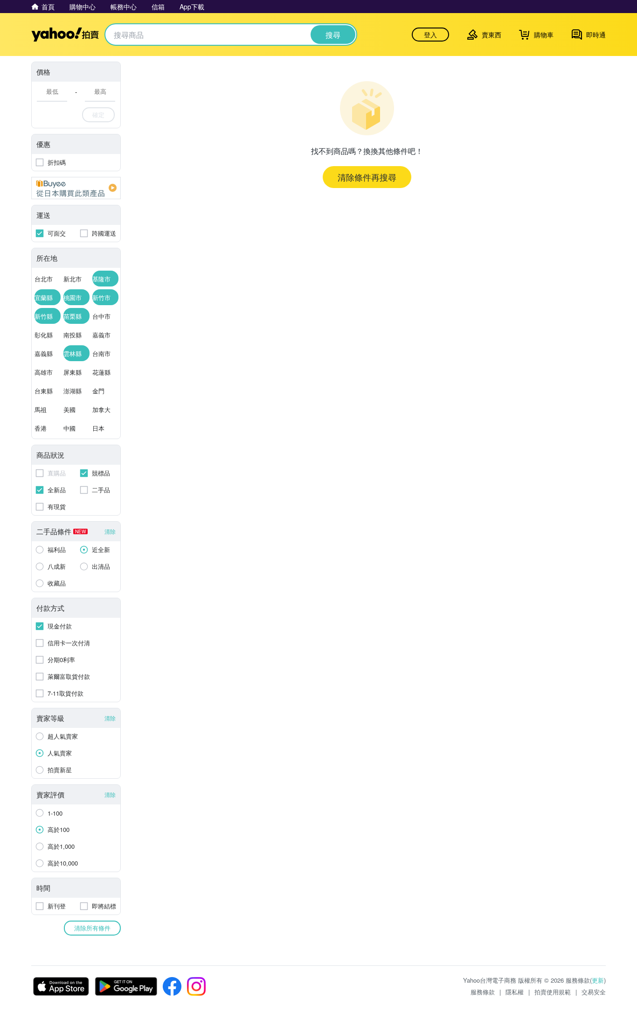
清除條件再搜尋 (367, 177)
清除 (110, 531)
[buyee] (76, 188)
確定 (98, 114)
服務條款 (483, 991)
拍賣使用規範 (552, 991)
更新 (598, 980)
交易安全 (594, 991)
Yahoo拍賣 (65, 34)
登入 (430, 34)
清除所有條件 (92, 927)
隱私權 (514, 991)
